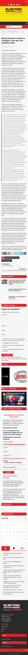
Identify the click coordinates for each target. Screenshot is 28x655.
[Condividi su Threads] (25, 253)
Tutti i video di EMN (10, 388)
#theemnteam (4, 626)
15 (21, 532)
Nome (3, 325)
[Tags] (14, 548)
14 (17, 532)
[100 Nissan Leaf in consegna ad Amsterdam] (4, 298)
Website (3, 334)
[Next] (23, 376)
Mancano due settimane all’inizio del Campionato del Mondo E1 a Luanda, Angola (12, 577)
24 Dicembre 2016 (14, 292)
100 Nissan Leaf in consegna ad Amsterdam (17, 297)
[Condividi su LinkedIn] (7, 253)
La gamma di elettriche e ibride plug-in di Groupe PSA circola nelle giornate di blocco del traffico (17, 282)
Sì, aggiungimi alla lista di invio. (10, 343)
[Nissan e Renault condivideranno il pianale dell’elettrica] (4, 290)
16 (24, 532)
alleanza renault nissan (11, 257)
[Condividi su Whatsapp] (16, 253)
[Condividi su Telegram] (20, 253)
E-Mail (2, 330)
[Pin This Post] (9, 253)
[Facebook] (8, 4)
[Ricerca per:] (14, 26)
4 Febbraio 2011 (7, 46)
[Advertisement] (14, 18)
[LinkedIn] (19, 4)
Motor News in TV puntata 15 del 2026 (12, 589)
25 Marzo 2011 (13, 300)
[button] (26, 1)
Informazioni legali (5, 639)
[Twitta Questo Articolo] (5, 253)
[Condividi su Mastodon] (18, 253)
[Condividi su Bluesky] (23, 253)
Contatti (3, 629)
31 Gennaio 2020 (14, 286)
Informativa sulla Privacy (10, 467)
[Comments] (22, 548)
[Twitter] (16, 4)
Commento (4, 314)
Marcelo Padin (4, 624)
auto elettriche (7, 260)
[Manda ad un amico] (12, 253)
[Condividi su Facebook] (2, 253)
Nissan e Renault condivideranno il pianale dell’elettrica (17, 289)
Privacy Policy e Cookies (6, 646)
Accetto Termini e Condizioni (13, 462)
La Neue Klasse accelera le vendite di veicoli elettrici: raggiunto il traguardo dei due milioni (14, 571)
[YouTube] (11, 4)
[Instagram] (14, 4)
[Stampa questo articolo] (14, 253)
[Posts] (5, 548)
